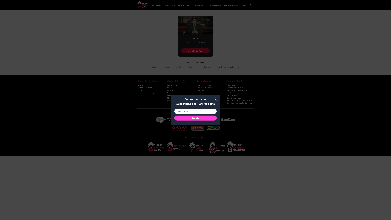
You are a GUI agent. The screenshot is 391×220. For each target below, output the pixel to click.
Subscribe (195, 118)
